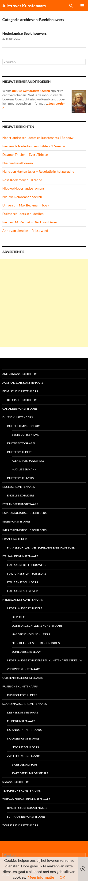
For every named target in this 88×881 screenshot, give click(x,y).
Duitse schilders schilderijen (23, 214)
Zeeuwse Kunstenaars (23, 669)
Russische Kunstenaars (20, 686)
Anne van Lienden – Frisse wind (25, 231)
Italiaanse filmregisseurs (26, 573)
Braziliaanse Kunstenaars (27, 808)
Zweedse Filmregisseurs (30, 773)
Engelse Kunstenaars (18, 486)
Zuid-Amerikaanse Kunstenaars (26, 799)
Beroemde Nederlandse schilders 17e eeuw (33, 146)
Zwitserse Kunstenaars (20, 825)
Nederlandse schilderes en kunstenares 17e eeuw (37, 138)
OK (62, 877)
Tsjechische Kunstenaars (21, 790)
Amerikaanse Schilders (19, 374)
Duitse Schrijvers (20, 478)
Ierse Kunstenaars (16, 521)
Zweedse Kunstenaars (23, 756)
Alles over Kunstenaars (24, 5)
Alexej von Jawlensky (28, 460)
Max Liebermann (24, 469)
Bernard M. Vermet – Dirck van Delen (29, 222)
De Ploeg (18, 617)
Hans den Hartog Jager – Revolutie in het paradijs (38, 171)
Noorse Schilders (25, 747)
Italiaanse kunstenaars (20, 556)
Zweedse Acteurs (25, 764)
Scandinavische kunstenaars (24, 704)
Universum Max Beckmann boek (25, 205)
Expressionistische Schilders (24, 513)
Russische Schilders (22, 695)
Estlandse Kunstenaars (20, 504)
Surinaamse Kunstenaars (26, 816)
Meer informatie (41, 877)
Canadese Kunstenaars (19, 408)
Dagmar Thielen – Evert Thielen (25, 154)
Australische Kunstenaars (22, 382)
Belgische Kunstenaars (20, 391)
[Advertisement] (44, 303)
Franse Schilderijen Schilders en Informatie (41, 547)
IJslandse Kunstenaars (24, 730)
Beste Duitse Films (25, 434)
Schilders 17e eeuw (26, 651)
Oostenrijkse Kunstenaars (22, 677)
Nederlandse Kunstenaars (22, 599)
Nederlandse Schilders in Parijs (36, 643)
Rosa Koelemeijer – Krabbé (22, 180)
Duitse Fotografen (21, 443)
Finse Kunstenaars (21, 721)
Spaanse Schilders (15, 782)
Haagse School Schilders (31, 634)
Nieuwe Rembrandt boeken (22, 197)
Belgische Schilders (22, 400)
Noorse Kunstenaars (23, 738)
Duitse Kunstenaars (17, 417)
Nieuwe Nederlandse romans (23, 188)
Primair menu (82, 5)
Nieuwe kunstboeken (17, 163)
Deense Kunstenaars (22, 712)
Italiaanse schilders (22, 582)
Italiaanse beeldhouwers (26, 565)
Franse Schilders (15, 539)
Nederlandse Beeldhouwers (24, 33)
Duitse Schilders (19, 452)
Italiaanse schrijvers (23, 591)
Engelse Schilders (20, 495)
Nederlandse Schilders (24, 608)
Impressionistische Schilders (24, 530)
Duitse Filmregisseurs (23, 426)
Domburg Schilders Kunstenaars (37, 625)
